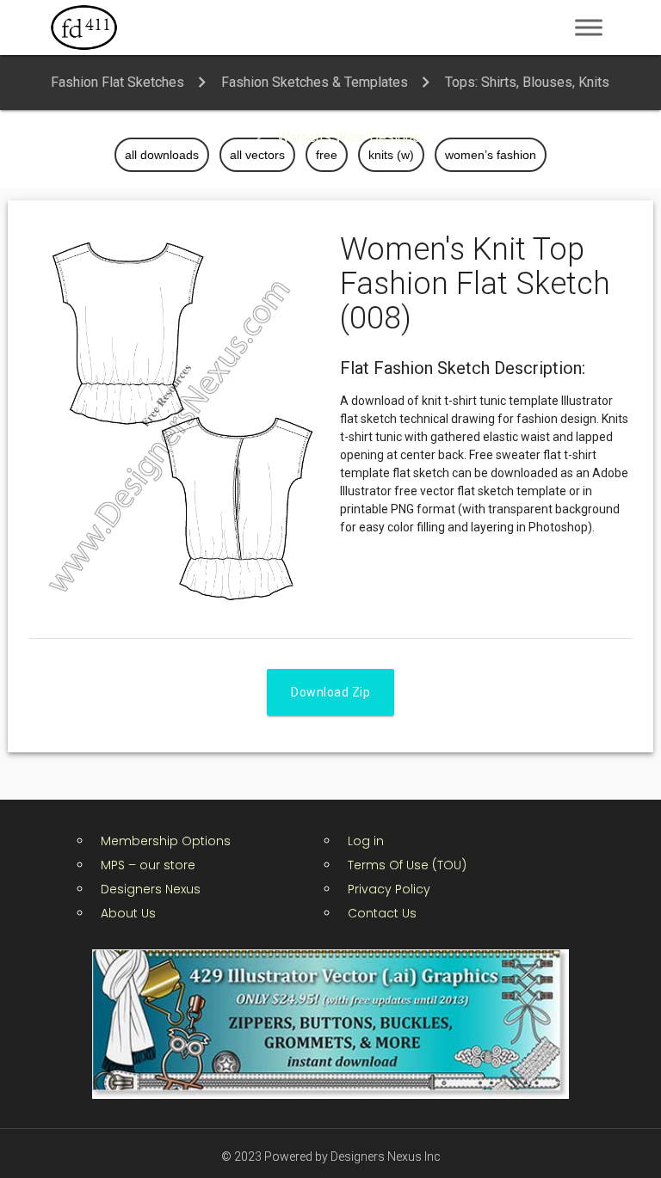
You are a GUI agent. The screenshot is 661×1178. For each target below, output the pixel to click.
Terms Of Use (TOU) (407, 865)
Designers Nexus (151, 889)
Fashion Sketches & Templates (314, 82)
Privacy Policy (389, 889)
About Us (128, 913)
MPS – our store (148, 865)
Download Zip (330, 692)
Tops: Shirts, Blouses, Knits (527, 82)
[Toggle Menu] (588, 27)
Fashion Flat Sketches (117, 82)
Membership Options (166, 841)
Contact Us (382, 913)
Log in (366, 841)
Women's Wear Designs (348, 137)
